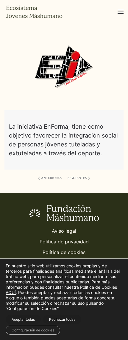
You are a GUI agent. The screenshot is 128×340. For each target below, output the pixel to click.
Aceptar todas (23, 319)
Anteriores (51, 178)
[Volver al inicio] (34, 12)
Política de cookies (64, 252)
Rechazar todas (62, 319)
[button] (121, 12)
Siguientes (77, 178)
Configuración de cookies (33, 330)
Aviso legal (64, 231)
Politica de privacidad (64, 242)
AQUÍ (11, 292)
